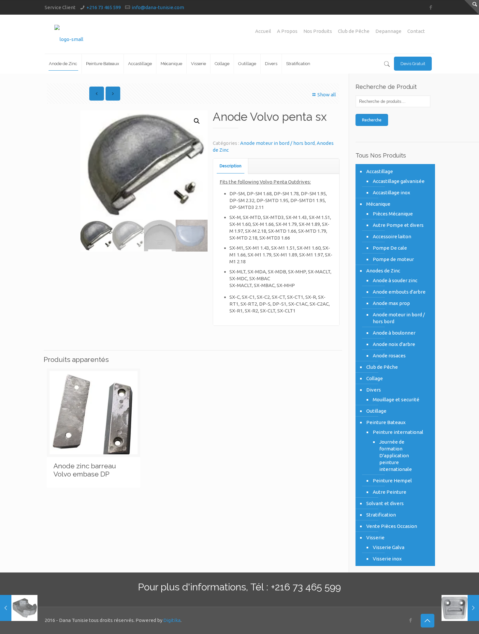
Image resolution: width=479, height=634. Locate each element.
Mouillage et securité (396, 399)
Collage (374, 378)
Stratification (381, 514)
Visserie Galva (388, 547)
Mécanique (378, 204)
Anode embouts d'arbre (399, 292)
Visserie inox (387, 558)
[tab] (230, 165)
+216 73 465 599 (103, 7)
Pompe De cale (390, 248)
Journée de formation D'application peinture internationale (395, 455)
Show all (326, 94)
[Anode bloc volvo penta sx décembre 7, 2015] (460, 608)
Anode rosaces (389, 355)
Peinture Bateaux (386, 422)
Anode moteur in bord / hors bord (277, 143)
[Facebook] (431, 7)
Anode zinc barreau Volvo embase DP (84, 470)
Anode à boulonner (394, 333)
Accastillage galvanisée (399, 181)
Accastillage (379, 171)
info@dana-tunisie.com (158, 7)
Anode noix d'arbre (394, 344)
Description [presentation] (230, 165)
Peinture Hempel (392, 480)
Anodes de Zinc (383, 270)
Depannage (388, 31)
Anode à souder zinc (395, 280)
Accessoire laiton (392, 236)
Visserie (375, 537)
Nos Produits (317, 31)
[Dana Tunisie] (68, 34)
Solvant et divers (385, 503)
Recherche (372, 119)
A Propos (287, 31)
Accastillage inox (391, 192)
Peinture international (398, 432)
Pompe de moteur (393, 259)
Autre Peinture (389, 492)
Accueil (263, 31)
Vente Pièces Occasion (391, 526)
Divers (373, 390)
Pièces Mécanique (393, 213)
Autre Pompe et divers (398, 225)
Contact (416, 31)
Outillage (376, 411)
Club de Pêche (354, 31)
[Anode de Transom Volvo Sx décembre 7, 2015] (18, 608)
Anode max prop (391, 303)
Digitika (172, 620)
